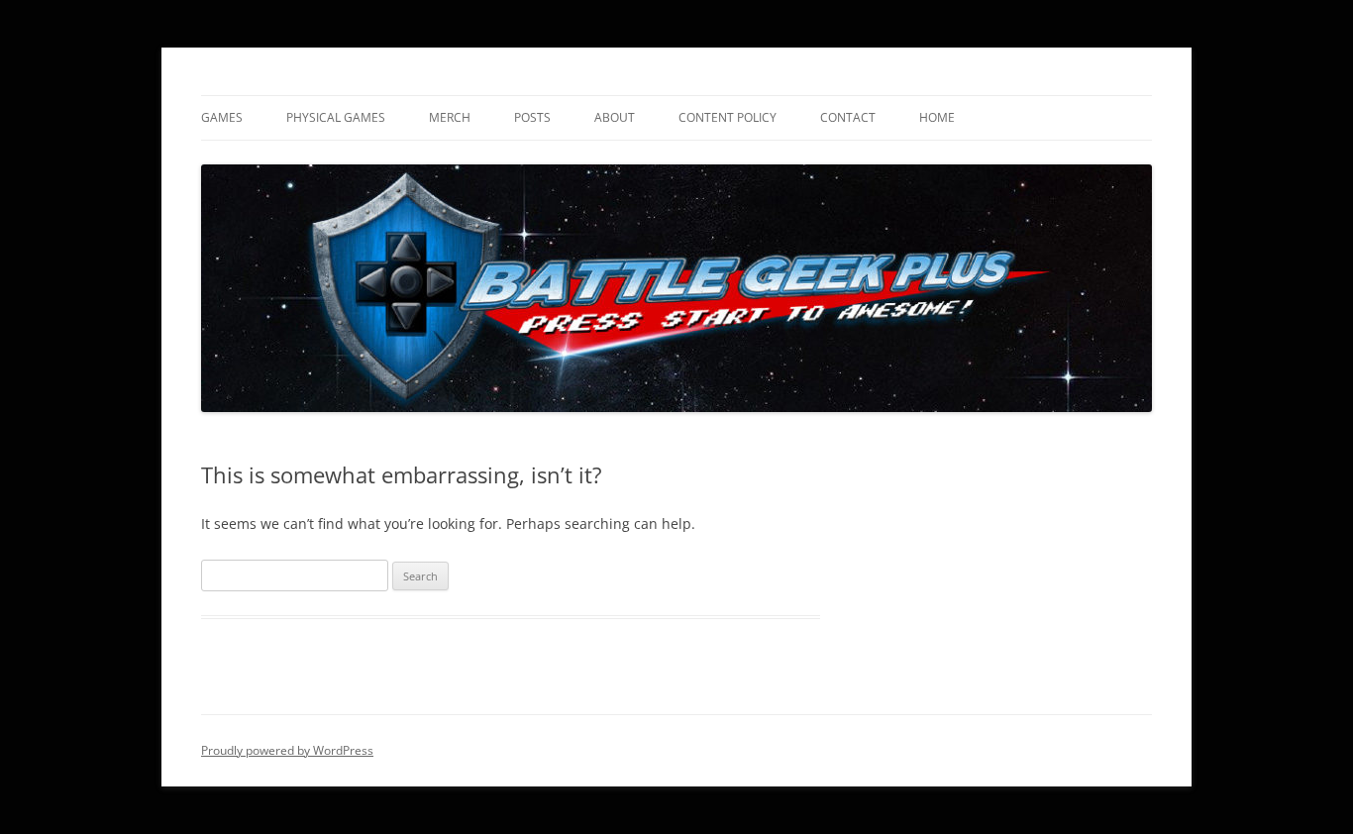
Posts (532, 117)
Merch (449, 117)
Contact (848, 117)
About (614, 117)
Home (937, 117)
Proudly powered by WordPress (287, 750)
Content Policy (727, 117)
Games (222, 117)
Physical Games (335, 117)
